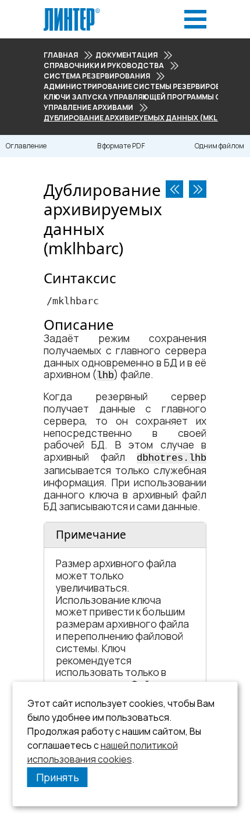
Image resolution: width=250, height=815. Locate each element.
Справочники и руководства (104, 65)
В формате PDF (121, 146)
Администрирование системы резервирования (142, 86)
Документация (126, 55)
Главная (61, 55)
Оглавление (26, 146)
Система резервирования (97, 76)
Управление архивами (88, 107)
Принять (57, 777)
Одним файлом (219, 146)
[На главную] (72, 11)
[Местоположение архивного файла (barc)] (174, 189)
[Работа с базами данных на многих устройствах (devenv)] (197, 189)
